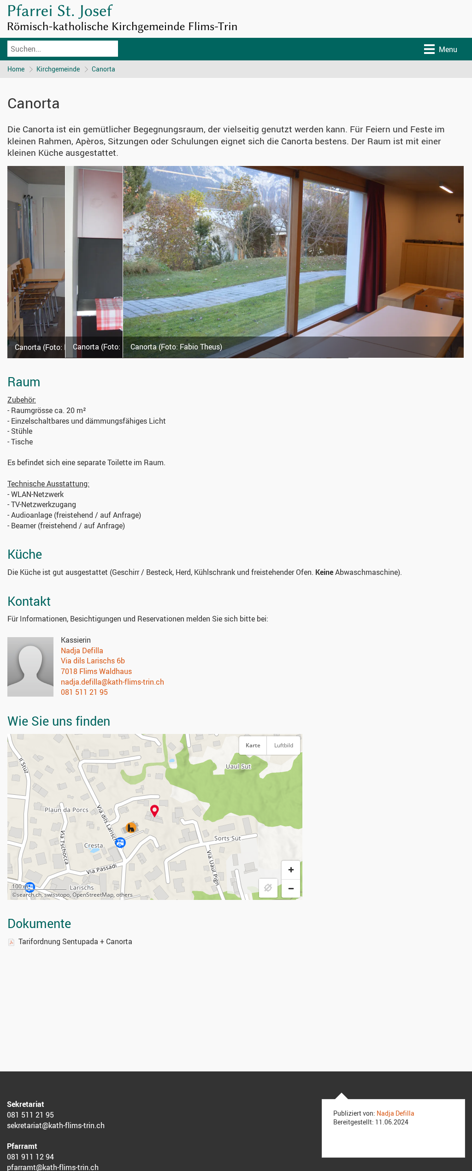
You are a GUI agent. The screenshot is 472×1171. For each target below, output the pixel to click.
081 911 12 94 (30, 1157)
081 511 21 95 (84, 692)
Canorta (103, 69)
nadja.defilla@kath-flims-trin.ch (112, 682)
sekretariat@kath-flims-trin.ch (56, 1125)
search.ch (29, 895)
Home (15, 69)
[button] (154, 811)
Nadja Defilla (82, 650)
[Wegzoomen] (291, 888)
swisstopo (57, 895)
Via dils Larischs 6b (93, 661)
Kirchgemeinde (58, 69)
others (124, 895)
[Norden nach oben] (291, 768)
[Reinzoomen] (291, 870)
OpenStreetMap (92, 895)
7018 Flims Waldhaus (96, 671)
